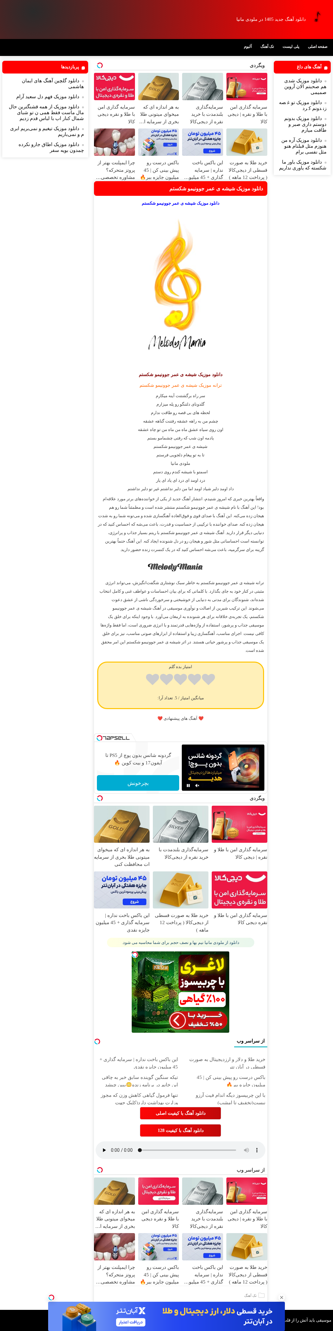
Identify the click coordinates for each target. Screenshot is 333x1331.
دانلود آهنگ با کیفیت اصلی (181, 1113)
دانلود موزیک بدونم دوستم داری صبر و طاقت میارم (305, 124)
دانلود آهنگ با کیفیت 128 (181, 1130)
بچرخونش (138, 783)
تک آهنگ (267, 46)
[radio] (208, 680)
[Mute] (197, 785)
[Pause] (188, 785)
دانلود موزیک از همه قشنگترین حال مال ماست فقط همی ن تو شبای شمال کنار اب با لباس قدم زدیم (46, 112)
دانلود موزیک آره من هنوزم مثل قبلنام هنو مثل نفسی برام (303, 146)
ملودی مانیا (180, 463)
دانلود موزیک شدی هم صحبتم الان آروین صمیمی (305, 86)
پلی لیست (291, 46)
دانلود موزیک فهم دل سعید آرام (47, 96)
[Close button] (281, 1297)
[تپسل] (51, 1297)
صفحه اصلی (317, 46)
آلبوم (248, 46)
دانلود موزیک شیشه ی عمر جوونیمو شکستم (216, 188)
